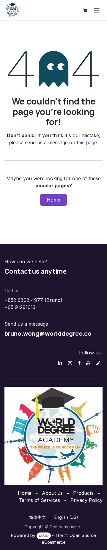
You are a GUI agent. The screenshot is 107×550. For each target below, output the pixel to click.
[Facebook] (79, 363)
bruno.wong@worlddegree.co (48, 333)
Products (83, 493)
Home (53, 200)
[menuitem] (37, 517)
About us (52, 493)
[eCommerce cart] (85, 10)
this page (87, 142)
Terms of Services (39, 500)
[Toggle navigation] (97, 10)
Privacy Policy (86, 500)
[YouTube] (88, 363)
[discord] (98, 363)
